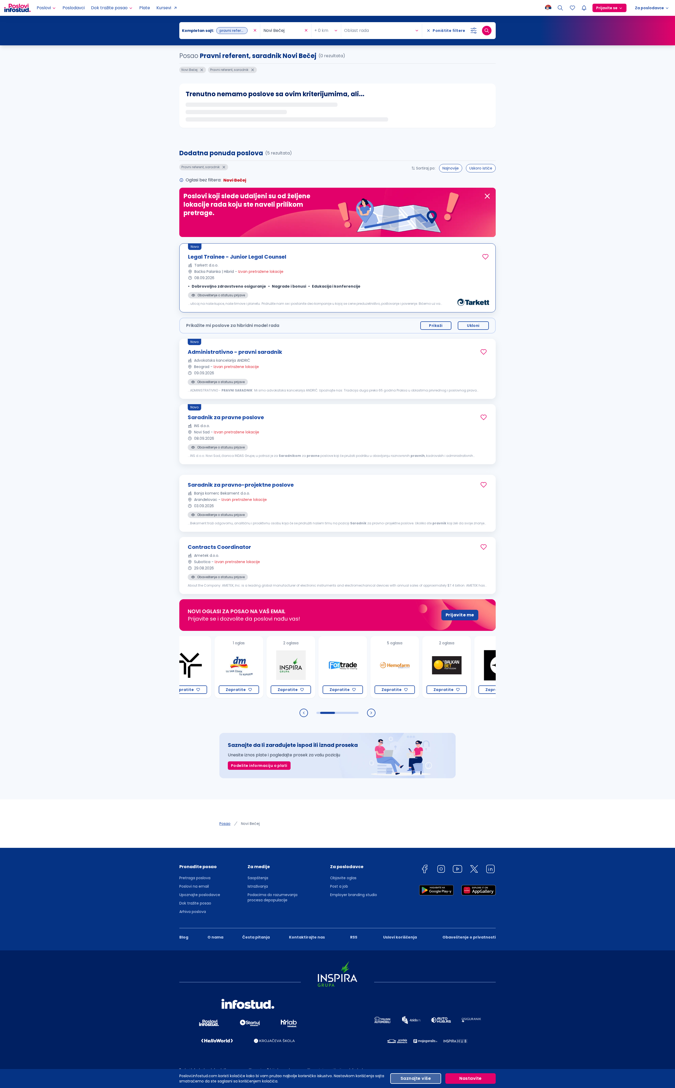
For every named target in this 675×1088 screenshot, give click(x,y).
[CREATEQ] (473, 667)
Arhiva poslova (192, 911)
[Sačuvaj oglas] (485, 256)
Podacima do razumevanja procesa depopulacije (272, 897)
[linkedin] (490, 870)
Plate (144, 8)
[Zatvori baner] (487, 196)
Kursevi (163, 8)
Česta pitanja (256, 937)
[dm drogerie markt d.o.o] (213, 667)
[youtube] (457, 870)
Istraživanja (258, 886)
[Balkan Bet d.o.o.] (421, 667)
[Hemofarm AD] (369, 667)
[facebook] (424, 870)
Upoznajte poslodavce (199, 894)
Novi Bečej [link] (250, 823)
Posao (224, 823)
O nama (215, 937)
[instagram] (441, 870)
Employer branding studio (353, 894)
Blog (183, 937)
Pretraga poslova (194, 878)
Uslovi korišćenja (400, 937)
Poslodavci (73, 8)
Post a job (339, 886)
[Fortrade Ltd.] (317, 667)
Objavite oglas (343, 878)
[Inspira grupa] (265, 667)
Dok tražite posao (195, 903)
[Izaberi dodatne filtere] (473, 30)
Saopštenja (258, 878)
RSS (353, 937)
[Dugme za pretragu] (486, 30)
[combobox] (217, 30)
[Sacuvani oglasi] (572, 8)
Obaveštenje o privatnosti (469, 937)
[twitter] (474, 870)
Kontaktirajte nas (307, 937)
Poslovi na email (194, 886)
